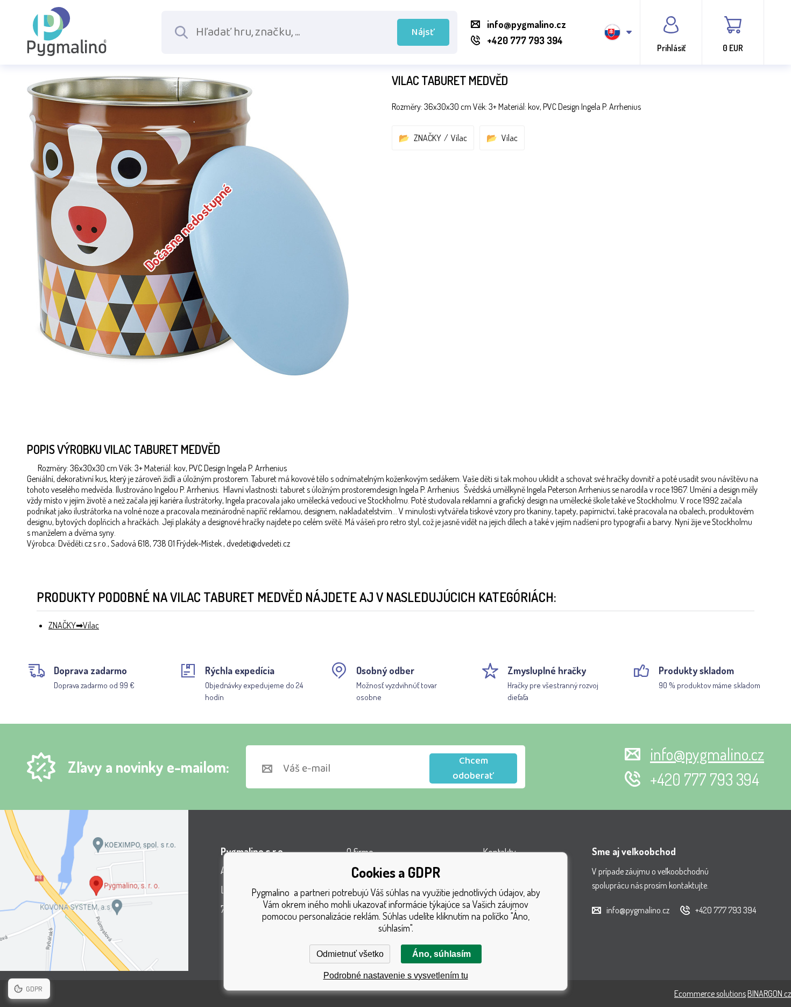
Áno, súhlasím (441, 954)
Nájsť (423, 32)
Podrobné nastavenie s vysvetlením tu (395, 975)
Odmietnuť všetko (350, 954)
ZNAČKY (427, 137)
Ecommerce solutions (710, 993)
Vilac (459, 137)
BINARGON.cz (769, 993)
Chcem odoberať (473, 768)
